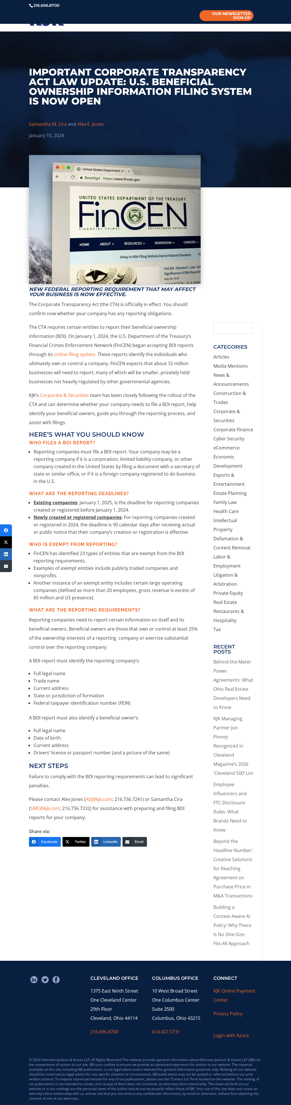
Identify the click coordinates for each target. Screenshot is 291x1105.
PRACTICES (112, 20)
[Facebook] (6, 530)
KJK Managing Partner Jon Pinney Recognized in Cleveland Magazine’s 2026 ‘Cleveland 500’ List (233, 745)
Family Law (224, 502)
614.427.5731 (166, 1032)
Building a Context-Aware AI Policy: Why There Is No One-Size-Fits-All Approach (232, 925)
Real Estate (225, 602)
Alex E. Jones (90, 124)
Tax (217, 629)
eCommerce (226, 448)
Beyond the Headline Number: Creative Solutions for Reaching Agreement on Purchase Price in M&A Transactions (233, 868)
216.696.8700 (104, 1032)
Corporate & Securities (64, 395)
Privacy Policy (227, 1013)
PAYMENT (241, 20)
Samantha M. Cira (48, 124)
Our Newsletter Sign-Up (231, 15)
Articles (221, 357)
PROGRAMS (148, 20)
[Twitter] (6, 542)
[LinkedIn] (6, 554)
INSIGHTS (182, 20)
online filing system (74, 354)
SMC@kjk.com (45, 808)
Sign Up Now (235, 292)
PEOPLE (79, 20)
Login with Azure (231, 1035)
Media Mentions (230, 366)
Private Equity (228, 593)
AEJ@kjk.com (99, 799)
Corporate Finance (233, 429)
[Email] (6, 566)
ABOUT (51, 20)
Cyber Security (228, 439)
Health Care (226, 511)
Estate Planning (230, 493)
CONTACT (214, 20)
